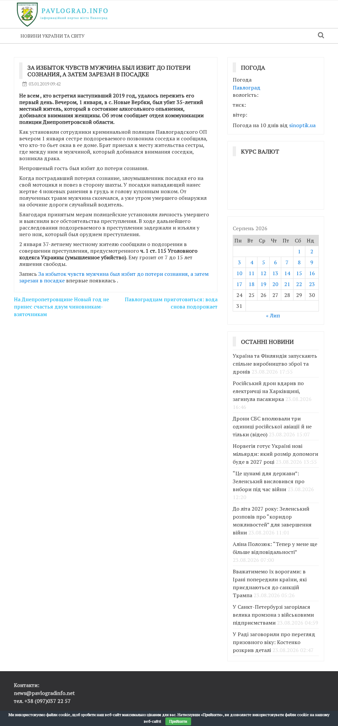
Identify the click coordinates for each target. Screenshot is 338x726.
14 (287, 273)
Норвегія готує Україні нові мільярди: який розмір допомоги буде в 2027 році (275, 453)
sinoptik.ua (302, 125)
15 (299, 273)
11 (251, 273)
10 (239, 273)
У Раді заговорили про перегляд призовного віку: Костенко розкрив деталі (274, 642)
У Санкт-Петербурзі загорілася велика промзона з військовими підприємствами (273, 614)
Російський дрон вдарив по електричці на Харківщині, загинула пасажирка (268, 391)
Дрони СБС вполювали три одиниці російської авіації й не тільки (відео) (272, 426)
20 (275, 284)
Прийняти (178, 721)
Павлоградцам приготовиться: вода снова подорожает (171, 303)
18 (251, 284)
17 (239, 284)
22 (299, 284)
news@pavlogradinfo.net (44, 693)
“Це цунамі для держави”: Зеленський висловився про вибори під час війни (268, 481)
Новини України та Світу (52, 36)
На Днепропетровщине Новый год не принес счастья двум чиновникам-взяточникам (61, 307)
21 (287, 284)
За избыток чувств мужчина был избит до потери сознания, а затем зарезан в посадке (114, 277)
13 (275, 273)
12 (263, 273)
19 (263, 284)
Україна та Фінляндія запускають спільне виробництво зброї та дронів (275, 363)
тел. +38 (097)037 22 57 (42, 701)
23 (312, 284)
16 (312, 273)
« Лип (273, 315)
